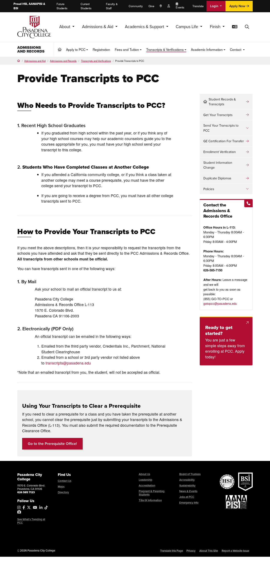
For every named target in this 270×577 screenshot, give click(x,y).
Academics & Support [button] (145, 27)
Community (136, 6)
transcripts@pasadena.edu (68, 363)
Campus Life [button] (187, 27)
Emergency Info (188, 503)
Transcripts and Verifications (96, 60)
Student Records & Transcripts (222, 102)
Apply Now (237, 6)
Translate (198, 6)
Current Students (86, 6)
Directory (63, 492)
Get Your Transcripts (217, 114)
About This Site (208, 551)
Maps (61, 487)
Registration (101, 49)
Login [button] (214, 6)
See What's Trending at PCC (31, 521)
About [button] (65, 27)
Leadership (145, 480)
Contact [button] (236, 49)
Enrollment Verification (219, 151)
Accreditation (147, 486)
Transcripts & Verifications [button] (165, 49)
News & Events (188, 491)
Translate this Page (171, 551)
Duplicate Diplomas (217, 178)
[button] (247, 27)
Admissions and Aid (35, 60)
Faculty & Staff (112, 6)
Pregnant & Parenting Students (152, 493)
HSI (24, 4)
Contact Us (64, 481)
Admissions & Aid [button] (98, 27)
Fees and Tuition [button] (127, 49)
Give (151, 6)
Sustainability (187, 486)
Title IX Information (150, 500)
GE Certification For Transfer (223, 141)
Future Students (62, 6)
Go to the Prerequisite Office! (52, 443)
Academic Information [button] (207, 49)
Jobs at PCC (186, 497)
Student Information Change (217, 165)
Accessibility (187, 480)
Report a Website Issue (235, 551)
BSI (16, 8)
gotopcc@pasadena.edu (220, 303)
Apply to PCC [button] (75, 49)
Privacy (191, 551)
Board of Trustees (190, 474)
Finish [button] (215, 27)
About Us (144, 474)
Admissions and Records (31, 49)
